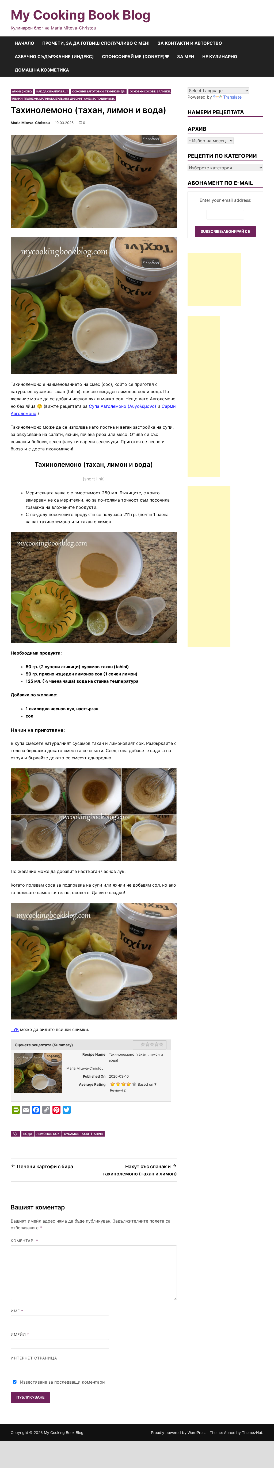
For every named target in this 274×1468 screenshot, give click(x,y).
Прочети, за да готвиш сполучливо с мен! (96, 43)
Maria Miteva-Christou (30, 123)
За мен (185, 56)
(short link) (94, 478)
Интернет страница (34, 1358)
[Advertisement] (214, 279)
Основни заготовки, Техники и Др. (98, 91)
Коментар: (24, 1240)
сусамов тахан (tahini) (83, 1134)
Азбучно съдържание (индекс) (54, 56)
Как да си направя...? (52, 91)
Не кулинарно (219, 56)
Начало (24, 43)
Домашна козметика (42, 70)
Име (17, 1311)
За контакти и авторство (190, 43)
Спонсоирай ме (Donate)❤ (135, 56)
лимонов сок (48, 1134)
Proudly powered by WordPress (179, 1432)
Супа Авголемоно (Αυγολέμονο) (122, 406)
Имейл (20, 1334)
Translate (232, 97)
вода (27, 1134)
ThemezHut (252, 1432)
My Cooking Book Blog (80, 15)
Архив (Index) (22, 91)
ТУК (15, 1029)
